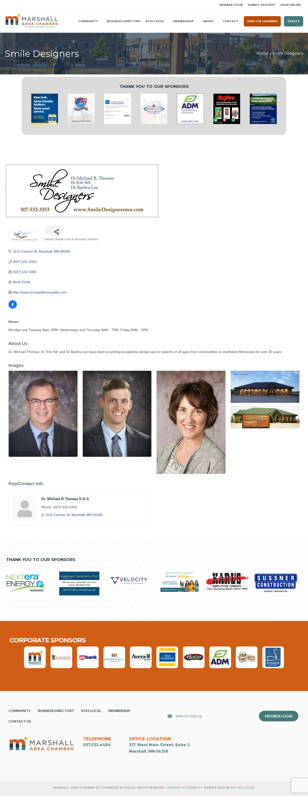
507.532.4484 (97, 745)
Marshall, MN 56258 (148, 751)
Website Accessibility (184, 787)
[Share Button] (54, 230)
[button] (6, 4)
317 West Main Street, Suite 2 (159, 745)
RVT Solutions (242, 787)
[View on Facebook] (12, 307)
